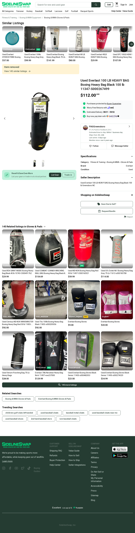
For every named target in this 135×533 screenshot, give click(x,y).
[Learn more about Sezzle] (112, 116)
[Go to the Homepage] (16, 4)
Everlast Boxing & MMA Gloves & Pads (54, 399)
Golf (66, 11)
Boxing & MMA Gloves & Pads (56, 18)
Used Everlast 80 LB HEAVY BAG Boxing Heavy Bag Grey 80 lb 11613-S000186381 (77, 55)
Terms (94, 462)
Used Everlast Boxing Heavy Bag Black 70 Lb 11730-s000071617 (56, 55)
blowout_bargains (75, 316)
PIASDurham (8, 368)
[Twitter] (22, 470)
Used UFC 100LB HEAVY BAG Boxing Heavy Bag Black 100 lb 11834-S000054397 (123, 55)
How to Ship (74, 460)
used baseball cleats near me (104, 413)
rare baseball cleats (68, 419)
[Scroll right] (131, 44)
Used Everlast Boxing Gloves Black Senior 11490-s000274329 (115, 374)
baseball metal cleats (75, 413)
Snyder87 (105, 317)
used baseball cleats (49, 413)
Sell (109, 4)
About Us (95, 448)
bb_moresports (97, 49)
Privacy (94, 467)
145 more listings (69, 385)
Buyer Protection (57, 460)
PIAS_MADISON (9, 317)
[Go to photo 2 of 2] (43, 163)
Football (74, 11)
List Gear (55, 175)
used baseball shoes (14, 419)
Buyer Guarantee (114, 104)
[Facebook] (10, 470)
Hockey (29, 11)
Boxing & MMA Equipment (30, 18)
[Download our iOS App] (122, 449)
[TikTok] (29, 470)
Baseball (38, 11)
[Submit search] (96, 4)
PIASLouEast (30, 49)
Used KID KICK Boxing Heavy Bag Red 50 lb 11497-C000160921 (83, 272)
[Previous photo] (4, 118)
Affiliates (95, 457)
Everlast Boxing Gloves (77, 322)
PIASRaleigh (8, 49)
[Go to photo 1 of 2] (34, 163)
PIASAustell (52, 49)
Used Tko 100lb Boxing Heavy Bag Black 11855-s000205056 (49, 323)
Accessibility (97, 486)
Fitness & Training (9, 18)
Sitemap (94, 495)
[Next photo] (73, 118)
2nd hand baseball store (41, 419)
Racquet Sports (87, 11)
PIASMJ (117, 49)
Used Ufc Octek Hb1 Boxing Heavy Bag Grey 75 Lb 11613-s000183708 (117, 272)
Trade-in (68, 175)
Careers (94, 453)
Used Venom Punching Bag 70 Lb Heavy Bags (16, 374)
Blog (93, 500)
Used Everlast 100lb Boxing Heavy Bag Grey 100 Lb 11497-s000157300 (34, 55)
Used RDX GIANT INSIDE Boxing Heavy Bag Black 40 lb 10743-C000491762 (17, 272)
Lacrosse (58, 11)
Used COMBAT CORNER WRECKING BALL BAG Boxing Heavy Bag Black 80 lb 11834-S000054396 (50, 272)
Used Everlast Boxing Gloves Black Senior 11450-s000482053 (82, 374)
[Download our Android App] (122, 455)
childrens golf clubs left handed (19, 413)
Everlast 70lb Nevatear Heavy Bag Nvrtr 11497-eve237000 (49, 374)
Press (94, 490)
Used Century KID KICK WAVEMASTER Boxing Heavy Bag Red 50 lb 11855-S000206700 (17, 323)
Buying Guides (37, 470)
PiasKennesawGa (9, 266)
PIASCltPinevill (74, 368)
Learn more (7, 461)
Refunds (53, 455)
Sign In (123, 4)
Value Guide (127, 11)
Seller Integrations (77, 465)
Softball (48, 11)
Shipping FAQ (56, 450)
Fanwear (20, 11)
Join (131, 4)
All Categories (8, 11)
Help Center (116, 11)
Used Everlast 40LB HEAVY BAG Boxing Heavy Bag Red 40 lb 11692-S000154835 (99, 55)
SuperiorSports (107, 368)
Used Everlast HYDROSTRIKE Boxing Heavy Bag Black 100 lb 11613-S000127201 (11, 55)
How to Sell (74, 455)
